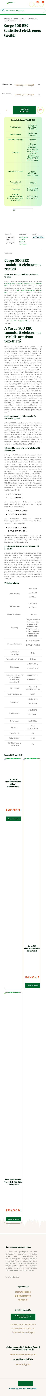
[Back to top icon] (25, 1383)
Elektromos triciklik (19, 18)
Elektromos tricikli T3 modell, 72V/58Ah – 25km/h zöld (13, 1182)
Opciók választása (14, 819)
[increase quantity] (9, 110)
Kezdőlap (7, 18)
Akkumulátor (7, 84)
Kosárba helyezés (24, 110)
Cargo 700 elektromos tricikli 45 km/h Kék (32, 948)
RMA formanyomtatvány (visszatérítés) (23, 1317)
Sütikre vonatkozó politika (23, 1324)
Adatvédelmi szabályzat (23, 1328)
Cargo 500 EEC (10, 239)
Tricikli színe (6, 94)
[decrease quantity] (3, 110)
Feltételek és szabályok (23, 1332)
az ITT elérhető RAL (19, 321)
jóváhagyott (10, 243)
